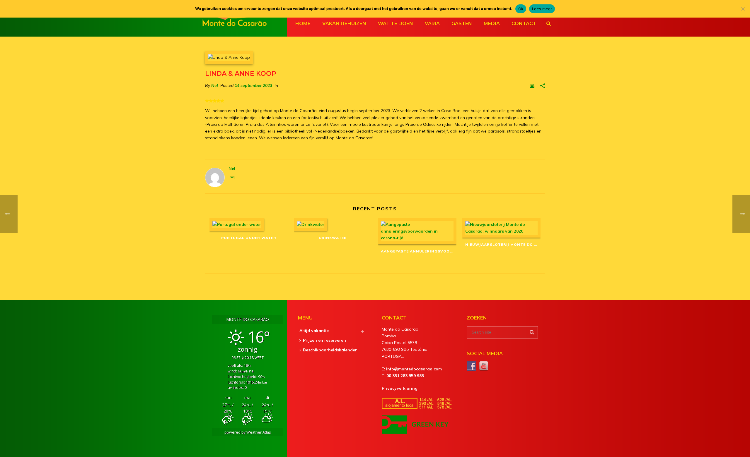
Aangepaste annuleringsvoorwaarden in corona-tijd (418, 251)
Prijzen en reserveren (324, 340)
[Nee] (743, 9)
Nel (214, 85)
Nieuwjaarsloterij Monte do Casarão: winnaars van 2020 (503, 244)
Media (492, 23)
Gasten (461, 23)
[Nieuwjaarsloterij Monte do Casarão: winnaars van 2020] (501, 228)
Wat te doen (395, 23)
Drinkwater (333, 238)
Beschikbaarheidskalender (330, 350)
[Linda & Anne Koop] (375, 57)
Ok (521, 8)
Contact (524, 23)
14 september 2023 (253, 85)
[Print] (532, 85)
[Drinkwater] (333, 224)
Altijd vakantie (314, 330)
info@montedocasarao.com (414, 369)
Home (303, 23)
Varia (432, 23)
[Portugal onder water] (248, 224)
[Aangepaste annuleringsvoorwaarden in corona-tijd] (417, 231)
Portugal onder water (248, 238)
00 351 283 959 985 (405, 375)
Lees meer (542, 8)
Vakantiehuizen (344, 23)
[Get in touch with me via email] (232, 178)
